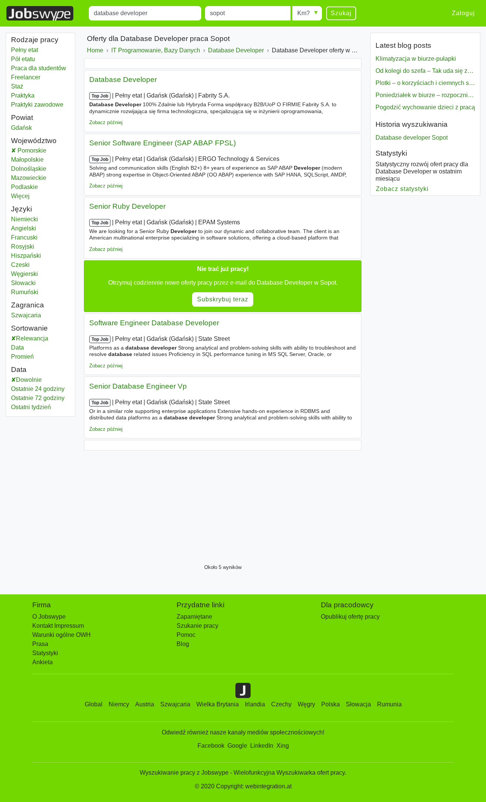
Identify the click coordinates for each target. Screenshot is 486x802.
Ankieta (42, 662)
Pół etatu (23, 59)
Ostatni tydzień (31, 407)
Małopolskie (40, 159)
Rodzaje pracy (34, 40)
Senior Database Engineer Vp (138, 386)
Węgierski (24, 274)
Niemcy (119, 704)
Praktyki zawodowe (37, 104)
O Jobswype (49, 616)
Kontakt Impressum (58, 625)
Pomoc (186, 635)
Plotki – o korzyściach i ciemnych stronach (425, 83)
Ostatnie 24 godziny (38, 389)
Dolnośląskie (40, 168)
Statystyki (391, 153)
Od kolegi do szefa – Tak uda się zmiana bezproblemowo (425, 71)
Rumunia (389, 704)
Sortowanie (29, 328)
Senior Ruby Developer (127, 206)
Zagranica (27, 305)
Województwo (34, 141)
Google (237, 745)
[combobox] (145, 13)
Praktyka (23, 95)
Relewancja (32, 338)
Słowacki (23, 283)
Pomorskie (43, 150)
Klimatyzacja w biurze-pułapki (416, 58)
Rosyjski (22, 246)
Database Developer (123, 80)
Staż (17, 86)
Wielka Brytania (217, 704)
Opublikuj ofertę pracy (350, 616)
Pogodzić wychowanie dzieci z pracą (425, 107)
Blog (183, 644)
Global (94, 704)
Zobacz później (106, 122)
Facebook (210, 745)
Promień (22, 356)
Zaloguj (463, 13)
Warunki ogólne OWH (61, 635)
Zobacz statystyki (402, 189)
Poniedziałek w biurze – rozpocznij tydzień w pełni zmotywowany (425, 95)
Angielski (23, 228)
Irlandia (255, 704)
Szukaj (341, 13)
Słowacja (358, 704)
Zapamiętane (194, 616)
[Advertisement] (222, 505)
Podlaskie (40, 187)
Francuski (24, 237)
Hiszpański (26, 255)
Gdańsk (38, 127)
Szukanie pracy (197, 625)
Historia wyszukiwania (412, 124)
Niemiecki (24, 219)
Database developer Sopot (412, 137)
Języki (21, 209)
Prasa (40, 644)
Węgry (306, 704)
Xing (282, 745)
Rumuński (24, 292)
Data (17, 347)
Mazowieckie (40, 178)
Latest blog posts (403, 45)
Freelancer (25, 77)
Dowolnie (29, 380)
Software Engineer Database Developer (154, 323)
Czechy (281, 704)
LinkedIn (261, 745)
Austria (144, 704)
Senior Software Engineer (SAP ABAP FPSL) (162, 143)
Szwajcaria (38, 315)
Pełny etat (24, 50)
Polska (330, 704)
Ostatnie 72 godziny (38, 398)
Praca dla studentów (38, 68)
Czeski (20, 265)
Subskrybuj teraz (222, 299)
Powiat (22, 117)
